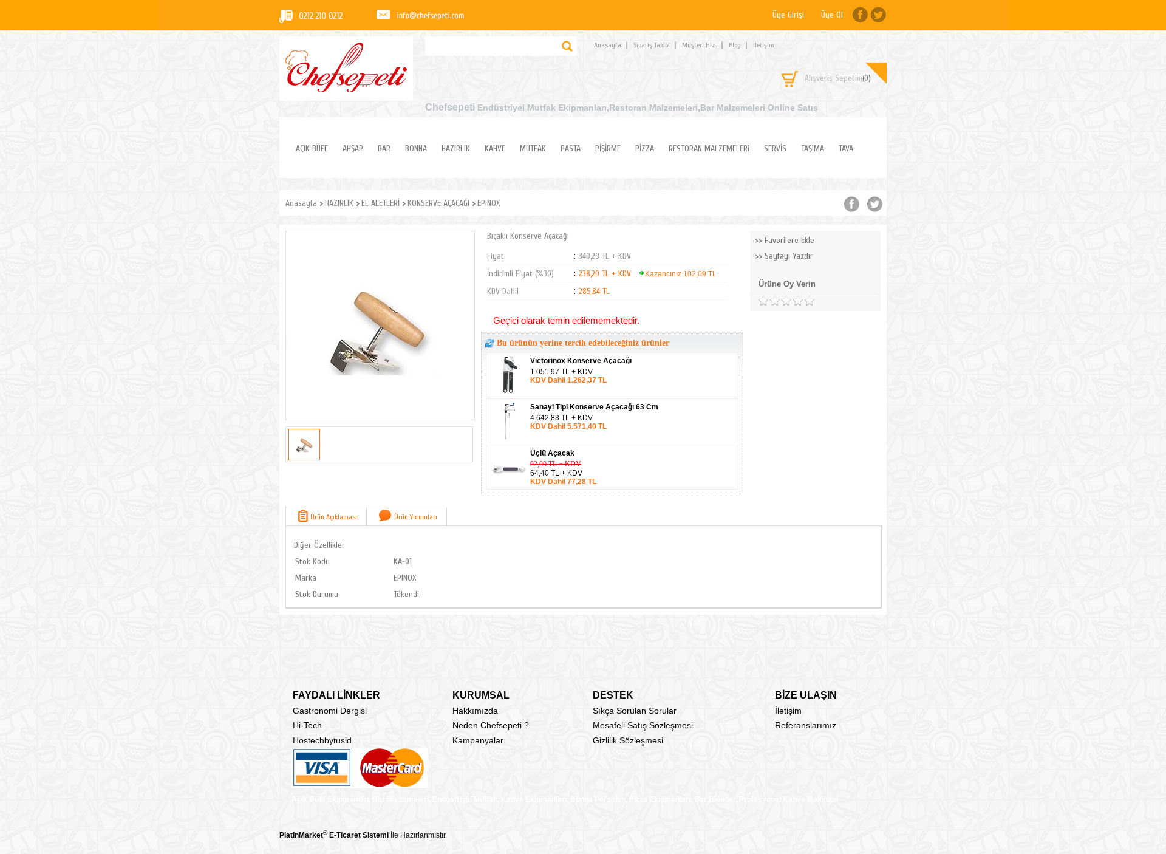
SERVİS (775, 148)
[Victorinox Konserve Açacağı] (509, 393)
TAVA (846, 148)
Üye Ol (832, 15)
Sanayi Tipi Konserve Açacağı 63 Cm (594, 407)
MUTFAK (533, 148)
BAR (384, 148)
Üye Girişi (788, 15)
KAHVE (495, 148)
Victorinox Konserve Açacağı (581, 361)
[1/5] (763, 301)
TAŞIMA (812, 148)
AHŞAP (353, 148)
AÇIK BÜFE (312, 148)
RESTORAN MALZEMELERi (709, 148)
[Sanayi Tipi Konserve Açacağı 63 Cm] (509, 439)
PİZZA (644, 148)
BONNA (416, 148)
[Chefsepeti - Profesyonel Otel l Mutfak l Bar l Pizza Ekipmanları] (346, 89)
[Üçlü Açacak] (509, 485)
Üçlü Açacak (552, 453)
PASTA (571, 148)
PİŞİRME (608, 148)
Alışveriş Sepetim (838, 78)
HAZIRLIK (456, 148)
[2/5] (768, 301)
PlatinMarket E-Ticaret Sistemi (334, 835)
